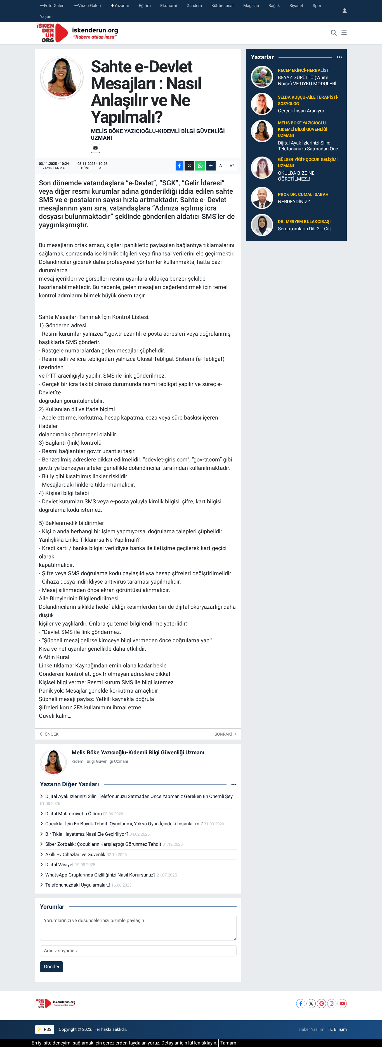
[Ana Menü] (344, 33)
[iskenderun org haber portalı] (78, 33)
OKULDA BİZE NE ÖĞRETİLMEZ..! (296, 176)
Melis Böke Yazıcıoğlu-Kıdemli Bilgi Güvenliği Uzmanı (138, 752)
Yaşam (46, 16)
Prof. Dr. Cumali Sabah (303, 194)
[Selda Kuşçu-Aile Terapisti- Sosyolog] (262, 103)
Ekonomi (168, 5)
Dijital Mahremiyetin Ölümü (74, 813)
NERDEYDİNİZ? (294, 201)
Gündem (194, 5)
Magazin (251, 5)
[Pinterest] (321, 1003)
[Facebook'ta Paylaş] (179, 165)
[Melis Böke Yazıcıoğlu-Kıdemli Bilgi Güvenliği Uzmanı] (62, 77)
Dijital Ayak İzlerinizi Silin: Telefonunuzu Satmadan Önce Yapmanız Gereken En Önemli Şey (139, 796)
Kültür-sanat (222, 5)
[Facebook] (300, 1003)
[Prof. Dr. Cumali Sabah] (262, 197)
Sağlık (274, 5)
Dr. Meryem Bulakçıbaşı (304, 221)
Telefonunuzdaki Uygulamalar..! (78, 885)
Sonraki (223, 734)
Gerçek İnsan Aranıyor (301, 110)
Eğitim (145, 5)
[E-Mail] (95, 148)
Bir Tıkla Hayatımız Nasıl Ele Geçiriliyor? (87, 834)
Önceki (52, 734)
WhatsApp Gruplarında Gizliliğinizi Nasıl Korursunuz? (101, 875)
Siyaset (296, 5)
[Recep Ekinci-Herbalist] (262, 76)
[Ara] (334, 33)
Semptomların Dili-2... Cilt (304, 228)
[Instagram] (331, 1003)
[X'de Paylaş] (189, 165)
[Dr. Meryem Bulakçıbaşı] (262, 225)
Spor (317, 5)
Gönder (52, 966)
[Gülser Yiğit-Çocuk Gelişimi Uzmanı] (262, 167)
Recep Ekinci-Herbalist (303, 70)
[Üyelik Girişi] (342, 11)
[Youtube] (342, 1003)
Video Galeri (89, 5)
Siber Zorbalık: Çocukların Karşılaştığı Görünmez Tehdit (103, 844)
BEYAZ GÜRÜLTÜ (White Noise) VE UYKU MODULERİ (307, 80)
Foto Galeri (54, 5)
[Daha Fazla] (211, 165)
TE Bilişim (337, 1029)
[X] (311, 1003)
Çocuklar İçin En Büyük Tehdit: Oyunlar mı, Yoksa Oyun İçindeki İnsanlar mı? (124, 823)
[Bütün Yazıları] (234, 784)
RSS (47, 1029)
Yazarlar (121, 5)
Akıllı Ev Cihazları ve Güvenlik (76, 854)
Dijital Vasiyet (60, 864)
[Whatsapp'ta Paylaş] (200, 165)
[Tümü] (339, 57)
